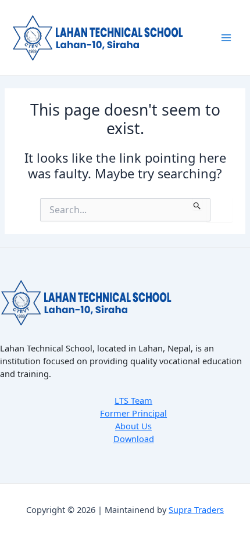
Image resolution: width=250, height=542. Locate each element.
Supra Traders (196, 509)
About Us (133, 426)
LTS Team (133, 400)
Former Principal (133, 413)
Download (133, 438)
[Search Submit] (197, 204)
